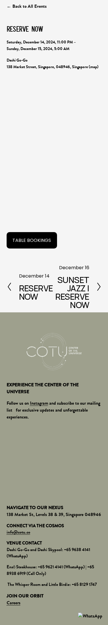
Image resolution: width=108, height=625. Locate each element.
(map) (93, 67)
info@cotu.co (18, 532)
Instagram (39, 403)
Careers (13, 602)
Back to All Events (29, 6)
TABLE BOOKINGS (31, 240)
